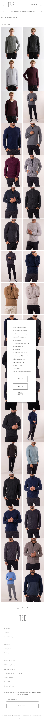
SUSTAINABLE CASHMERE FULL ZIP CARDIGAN (29, 87)
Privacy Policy (8, 677)
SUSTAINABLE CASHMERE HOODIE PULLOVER (8, 87)
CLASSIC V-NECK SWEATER (7, 119)
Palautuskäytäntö (26, 715)
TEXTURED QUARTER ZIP (8, 183)
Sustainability (8, 637)
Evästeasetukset (37, 718)
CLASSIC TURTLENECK (9, 278)
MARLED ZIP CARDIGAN (30, 183)
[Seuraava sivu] (27, 607)
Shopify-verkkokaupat (14, 715)
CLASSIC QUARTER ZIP (30, 151)
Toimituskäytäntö (18, 718)
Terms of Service (9, 661)
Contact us (7, 632)
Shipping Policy (9, 686)
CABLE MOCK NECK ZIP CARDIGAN (30, 567)
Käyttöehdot (9, 718)
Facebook (7, 644)
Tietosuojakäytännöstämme (22, 372)
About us (7, 628)
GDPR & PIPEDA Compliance (13, 673)
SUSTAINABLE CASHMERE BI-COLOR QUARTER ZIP (30, 599)
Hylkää (20, 386)
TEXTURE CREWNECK (8, 246)
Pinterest (7, 653)
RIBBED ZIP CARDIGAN (30, 215)
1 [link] (17, 607)
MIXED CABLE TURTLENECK (27, 55)
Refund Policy (8, 682)
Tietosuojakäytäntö (38, 715)
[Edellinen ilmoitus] (3, 11)
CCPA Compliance (9, 669)
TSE (8, 715)
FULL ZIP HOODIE (28, 470)
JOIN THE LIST (22, 706)
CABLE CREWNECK (8, 534)
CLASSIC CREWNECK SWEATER (29, 119)
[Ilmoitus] (41, 11)
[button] (3, 5)
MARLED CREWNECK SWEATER (8, 55)
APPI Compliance (9, 665)
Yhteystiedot (27, 718)
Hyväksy (21, 379)
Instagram (7, 649)
